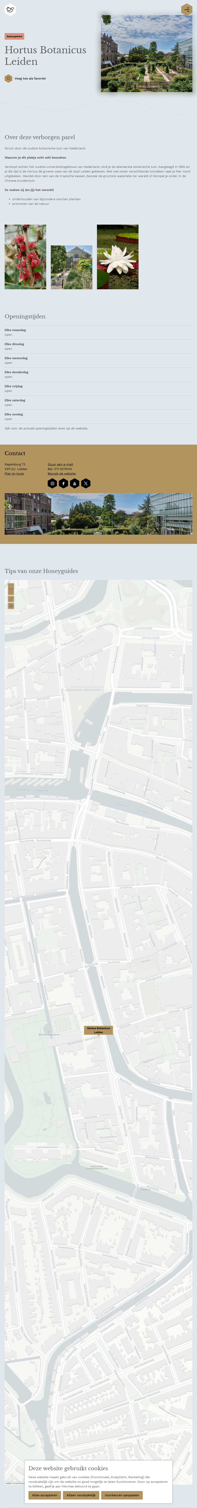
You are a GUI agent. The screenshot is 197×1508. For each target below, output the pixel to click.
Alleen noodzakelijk (81, 1495)
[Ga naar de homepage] (10, 9)
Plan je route (14, 473)
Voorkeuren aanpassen (122, 1495)
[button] (98, 1032)
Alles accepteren (44, 1495)
